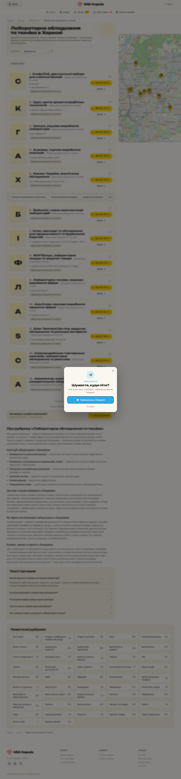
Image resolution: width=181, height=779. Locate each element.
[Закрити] (113, 371)
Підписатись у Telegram (92, 399)
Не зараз (90, 406)
